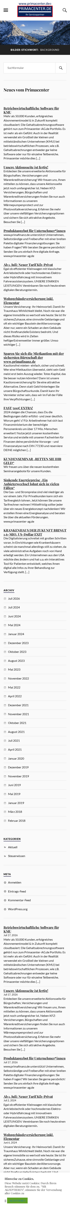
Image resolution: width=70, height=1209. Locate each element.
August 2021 (16, 731)
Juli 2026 (14, 598)
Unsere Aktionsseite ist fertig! (26, 167)
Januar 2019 (16, 803)
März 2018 (15, 811)
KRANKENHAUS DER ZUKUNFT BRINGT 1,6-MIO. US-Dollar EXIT (35, 532)
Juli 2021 (14, 740)
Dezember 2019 (18, 767)
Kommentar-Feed (19, 900)
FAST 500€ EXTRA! (18, 408)
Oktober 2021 (17, 723)
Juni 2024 (14, 616)
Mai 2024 (14, 625)
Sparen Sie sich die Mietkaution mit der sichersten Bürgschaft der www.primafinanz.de (34, 357)
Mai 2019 (14, 794)
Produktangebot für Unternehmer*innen (35, 231)
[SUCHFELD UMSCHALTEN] (64, 10)
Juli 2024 (14, 607)
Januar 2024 (16, 634)
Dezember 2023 (18, 643)
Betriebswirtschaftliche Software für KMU (31, 110)
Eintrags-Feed (17, 891)
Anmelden (14, 882)
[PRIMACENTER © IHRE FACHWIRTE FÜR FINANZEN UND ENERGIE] (35, 15)
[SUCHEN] (60, 67)
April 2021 (15, 749)
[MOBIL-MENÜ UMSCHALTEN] (6, 10)
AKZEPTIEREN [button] (17, 1200)
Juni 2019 (14, 785)
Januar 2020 (16, 758)
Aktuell (12, 847)
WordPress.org (17, 909)
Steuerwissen (16, 856)
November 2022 (18, 678)
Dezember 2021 (18, 705)
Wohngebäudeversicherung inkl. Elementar (29, 301)
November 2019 (18, 776)
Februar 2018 (16, 820)
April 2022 (15, 696)
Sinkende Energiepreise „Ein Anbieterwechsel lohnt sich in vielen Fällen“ (31, 484)
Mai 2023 (14, 669)
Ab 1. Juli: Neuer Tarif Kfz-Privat (28, 265)
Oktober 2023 (17, 651)
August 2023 (16, 660)
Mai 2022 (14, 687)
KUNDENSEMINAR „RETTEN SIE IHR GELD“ (32, 461)
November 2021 (18, 714)
